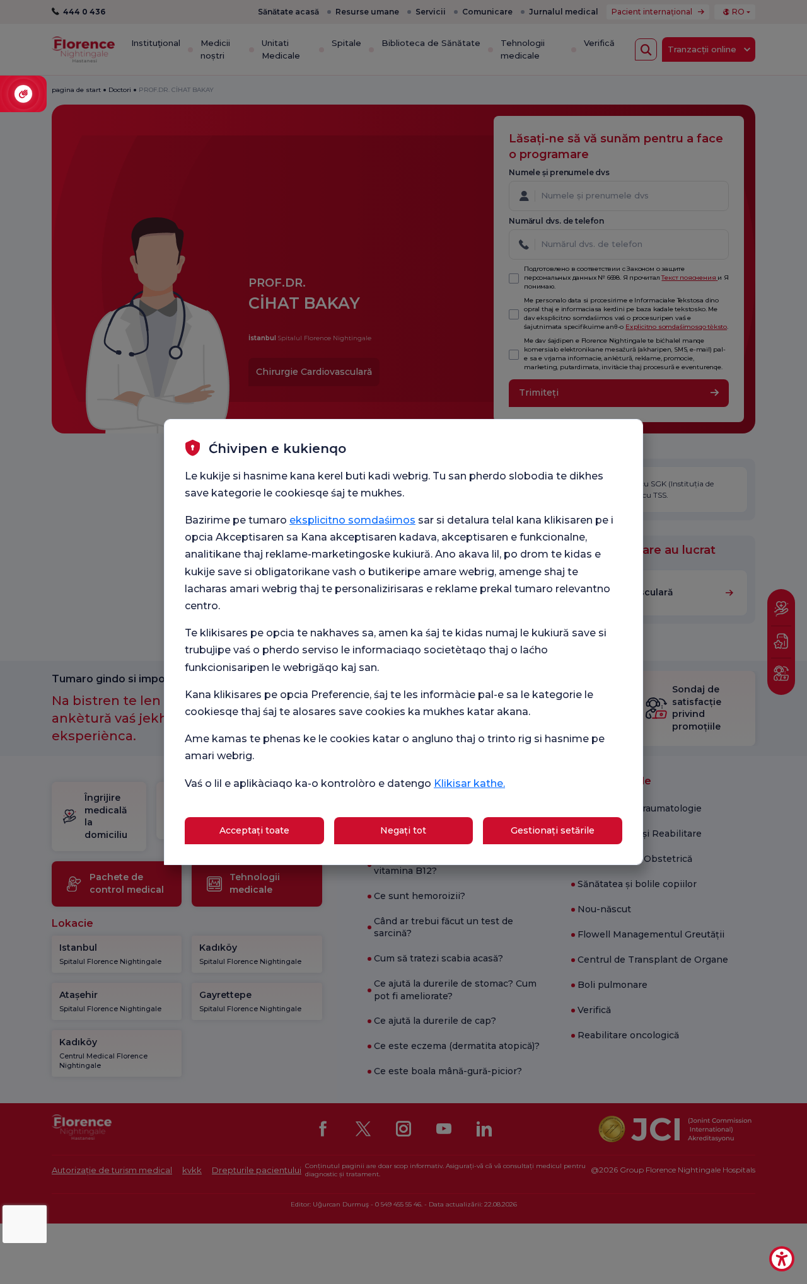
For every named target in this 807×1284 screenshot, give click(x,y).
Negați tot (403, 830)
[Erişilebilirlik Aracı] (781, 1258)
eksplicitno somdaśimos (352, 520)
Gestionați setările (553, 830)
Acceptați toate (254, 830)
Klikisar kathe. (469, 783)
